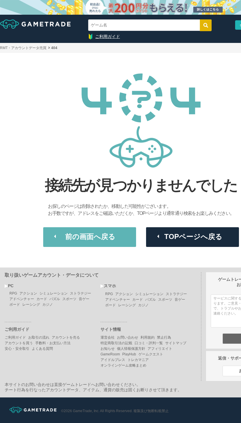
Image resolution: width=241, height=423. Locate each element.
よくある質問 (42, 349)
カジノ (47, 304)
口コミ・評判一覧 (149, 343)
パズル (54, 299)
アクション (28, 293)
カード (41, 299)
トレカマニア (138, 360)
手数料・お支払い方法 (53, 343)
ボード (14, 304)
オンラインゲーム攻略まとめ (123, 365)
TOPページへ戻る (193, 236)
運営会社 (108, 337)
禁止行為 (164, 337)
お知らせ (108, 349)
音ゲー (84, 299)
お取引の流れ (38, 337)
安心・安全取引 (17, 349)
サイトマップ (175, 343)
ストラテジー (80, 293)
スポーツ (69, 299)
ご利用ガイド (107, 36)
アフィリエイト (160, 349)
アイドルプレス (113, 360)
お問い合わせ (127, 337)
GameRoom (110, 354)
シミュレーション (53, 293)
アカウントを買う (19, 343)
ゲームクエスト (150, 354)
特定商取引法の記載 (116, 343)
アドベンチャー (21, 299)
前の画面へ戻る (90, 236)
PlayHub (129, 354)
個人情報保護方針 (131, 349)
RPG (13, 293)
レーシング (31, 304)
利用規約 (147, 337)
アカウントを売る (66, 337)
